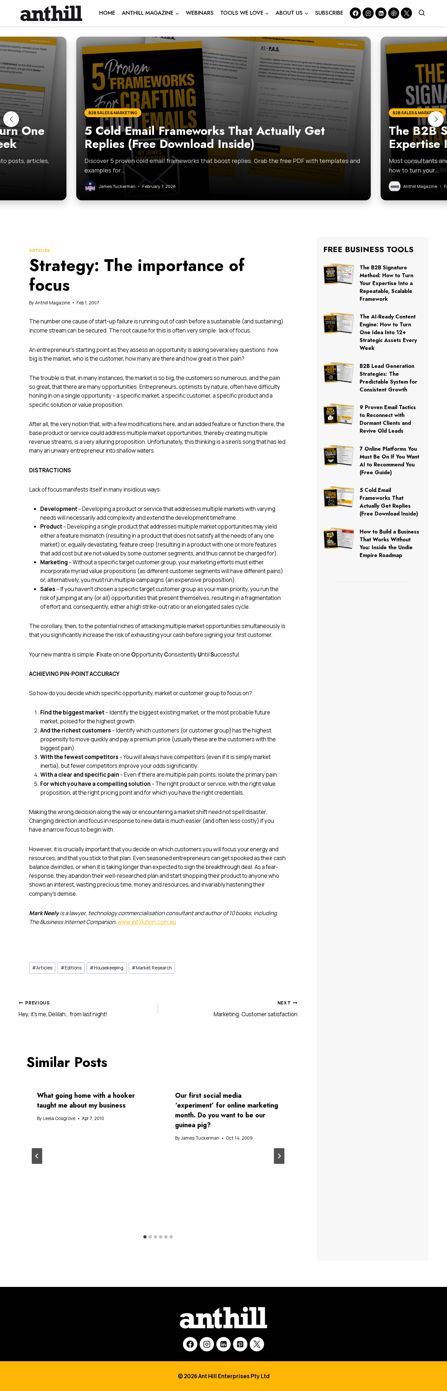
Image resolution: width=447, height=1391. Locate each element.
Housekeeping (106, 968)
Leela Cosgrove (59, 1118)
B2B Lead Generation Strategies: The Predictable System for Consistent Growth (388, 377)
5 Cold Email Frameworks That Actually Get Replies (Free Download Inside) (389, 501)
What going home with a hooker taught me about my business (86, 1100)
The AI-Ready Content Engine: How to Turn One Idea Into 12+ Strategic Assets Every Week (388, 332)
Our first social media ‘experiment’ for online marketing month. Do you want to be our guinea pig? (226, 1110)
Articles (39, 250)
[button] (11, 119)
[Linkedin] (380, 13)
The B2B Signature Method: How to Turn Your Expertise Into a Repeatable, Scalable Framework (386, 283)
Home (107, 13)
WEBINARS (200, 13)
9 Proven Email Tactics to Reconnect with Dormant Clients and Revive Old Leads (388, 419)
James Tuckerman (200, 1138)
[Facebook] (355, 13)
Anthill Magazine (52, 303)
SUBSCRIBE (329, 13)
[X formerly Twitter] (406, 13)
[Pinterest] (393, 13)
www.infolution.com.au (146, 922)
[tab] (145, 1236)
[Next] (279, 1156)
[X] (257, 1344)
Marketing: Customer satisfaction (255, 1009)
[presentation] (338, 274)
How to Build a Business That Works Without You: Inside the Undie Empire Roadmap (389, 543)
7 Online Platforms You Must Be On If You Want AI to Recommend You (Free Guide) (389, 460)
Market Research (152, 968)
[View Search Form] (421, 13)
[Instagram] (368, 13)
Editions (71, 968)
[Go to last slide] (37, 1156)
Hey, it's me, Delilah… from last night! (63, 1009)
